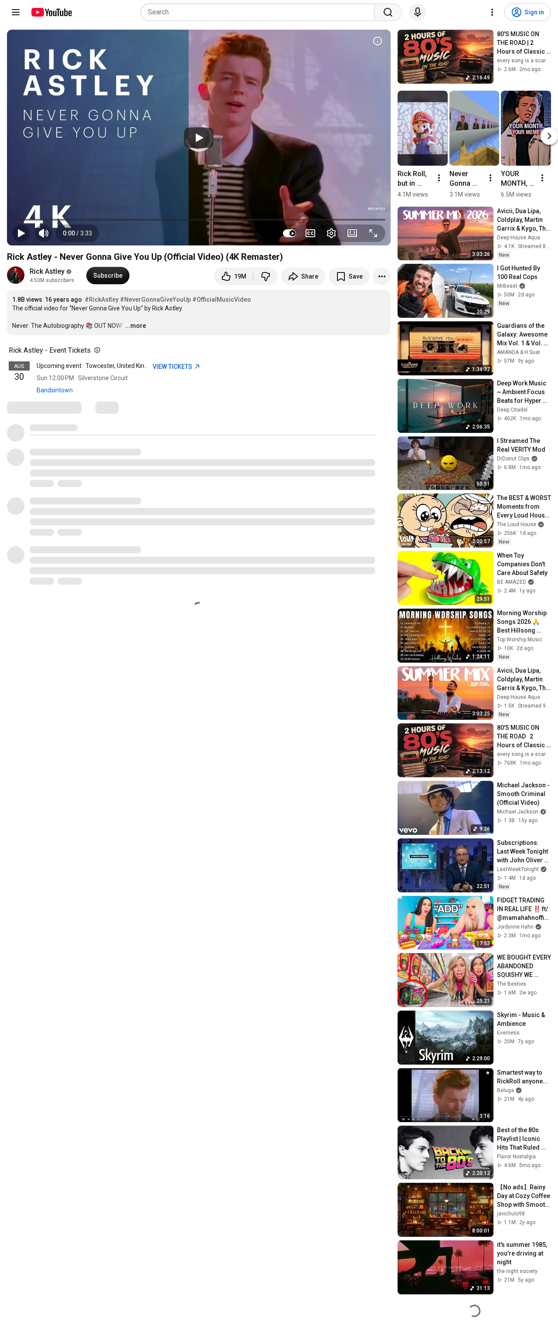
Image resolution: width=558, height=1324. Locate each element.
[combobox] (260, 12)
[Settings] (492, 12)
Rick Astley (47, 271)
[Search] (388, 12)
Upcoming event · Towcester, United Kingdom (98, 365)
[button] (77, 233)
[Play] (199, 137)
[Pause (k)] (21, 233)
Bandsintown (55, 390)
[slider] (198, 219)
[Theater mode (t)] (352, 233)
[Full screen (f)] (373, 233)
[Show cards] (377, 41)
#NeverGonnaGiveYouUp (155, 299)
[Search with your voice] (417, 12)
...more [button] (135, 325)
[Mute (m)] (43, 233)
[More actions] (382, 276)
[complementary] (95, 350)
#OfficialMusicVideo (221, 299)
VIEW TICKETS (173, 366)
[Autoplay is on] (289, 233)
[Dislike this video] (265, 276)
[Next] (549, 136)
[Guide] (15, 12)
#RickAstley (102, 299)
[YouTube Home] (51, 12)
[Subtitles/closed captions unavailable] (310, 233)
